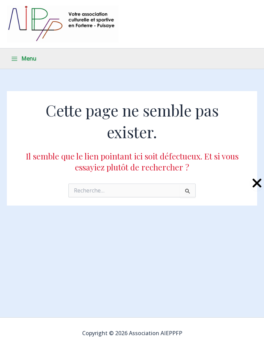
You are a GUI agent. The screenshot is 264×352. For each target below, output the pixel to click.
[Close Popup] (257, 183)
